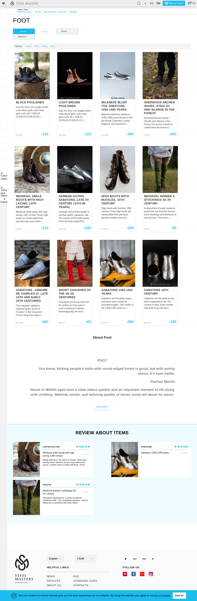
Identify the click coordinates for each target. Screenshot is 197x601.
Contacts (80, 585)
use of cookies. (162, 595)
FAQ (76, 576)
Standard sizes (85, 580)
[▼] (3, 176)
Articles (53, 580)
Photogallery (25, 12)
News (51, 576)
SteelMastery (24, 3)
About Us (54, 585)
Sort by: (18, 46)
